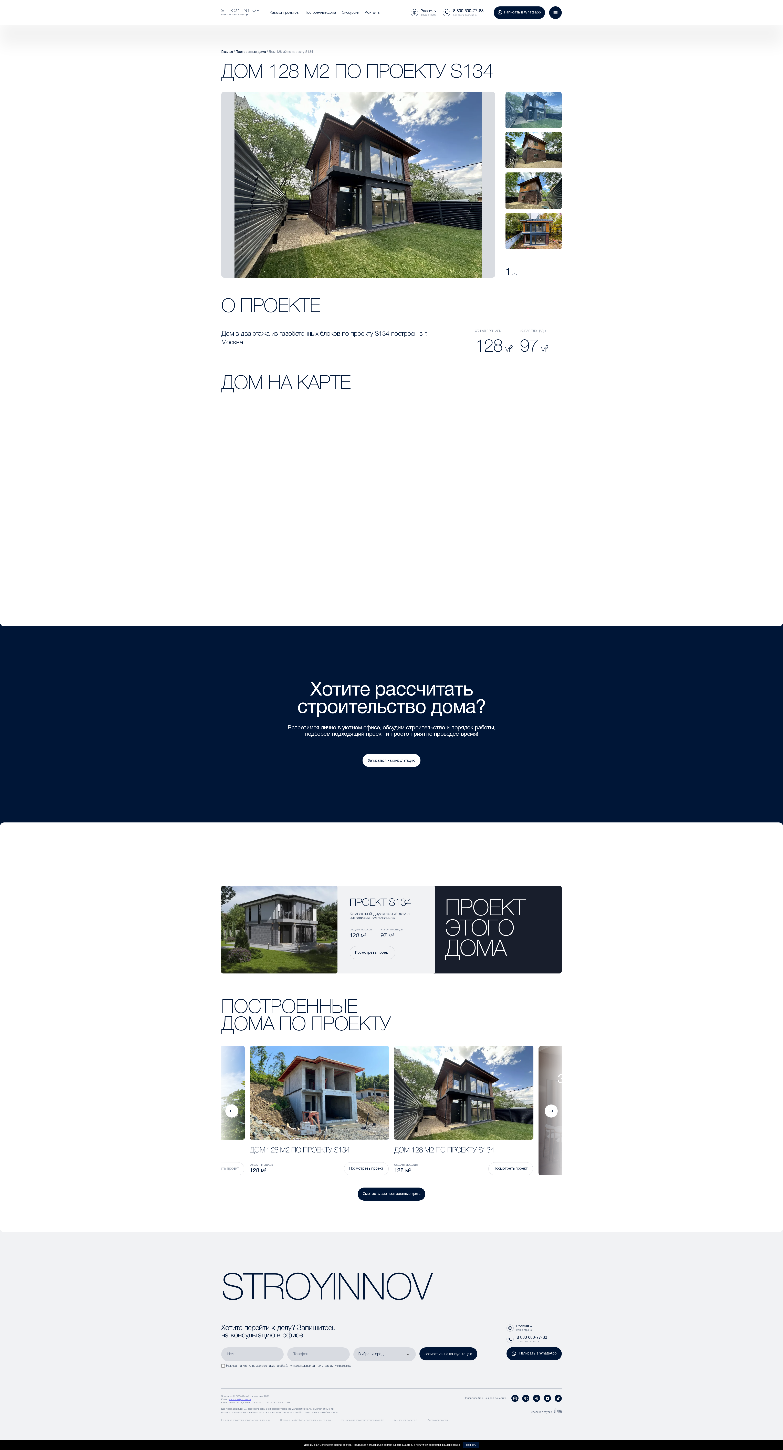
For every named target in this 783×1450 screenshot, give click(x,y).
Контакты (372, 12)
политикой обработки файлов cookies (438, 1445)
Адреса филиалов (438, 1420)
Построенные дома (320, 12)
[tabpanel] (533, 110)
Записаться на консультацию (391, 760)
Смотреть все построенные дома (391, 1194)
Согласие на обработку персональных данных (305, 1420)
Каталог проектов (284, 12)
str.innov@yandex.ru (240, 1399)
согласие (269, 1366)
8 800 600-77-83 (468, 11)
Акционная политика (405, 1420)
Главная (227, 52)
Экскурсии (350, 12)
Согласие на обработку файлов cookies (363, 1420)
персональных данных (307, 1366)
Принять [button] (471, 1445)
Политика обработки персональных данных (245, 1420)
